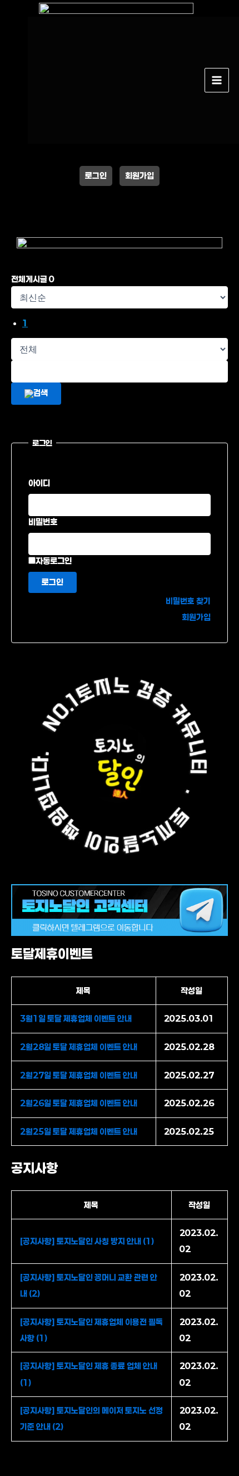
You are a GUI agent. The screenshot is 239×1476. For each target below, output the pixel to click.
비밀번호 (42, 522)
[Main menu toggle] (217, 80)
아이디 (39, 483)
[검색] (36, 394)
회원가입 (139, 175)
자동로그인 (54, 561)
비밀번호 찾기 (188, 601)
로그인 (96, 175)
